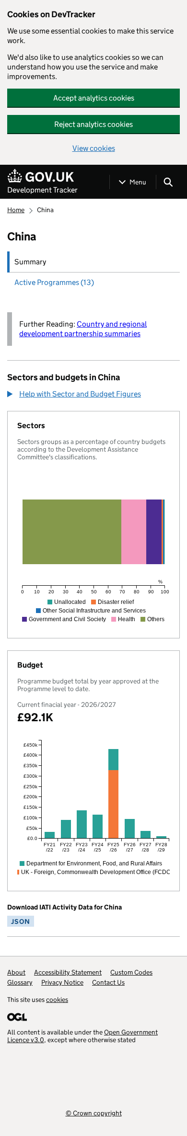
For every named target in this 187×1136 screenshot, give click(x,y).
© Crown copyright (94, 1113)
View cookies (93, 148)
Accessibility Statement (68, 972)
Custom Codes (131, 972)
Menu (137, 182)
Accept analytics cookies (93, 97)
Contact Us (108, 982)
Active (54, 282)
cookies (57, 999)
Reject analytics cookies (93, 124)
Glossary (20, 982)
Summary (30, 261)
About (16, 972)
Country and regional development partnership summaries (83, 328)
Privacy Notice (62, 982)
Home (15, 209)
